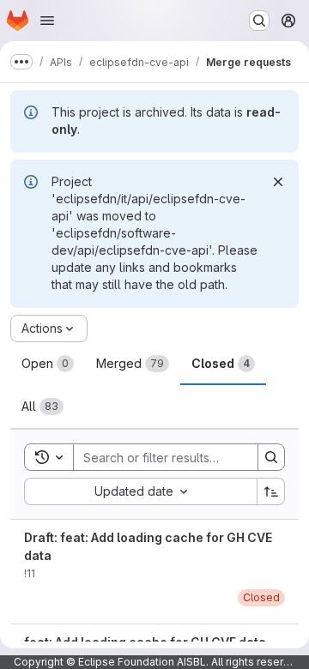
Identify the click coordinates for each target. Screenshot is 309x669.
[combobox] (140, 491)
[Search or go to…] (259, 20)
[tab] (47, 363)
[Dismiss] (278, 182)
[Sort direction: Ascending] (271, 491)
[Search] (271, 457)
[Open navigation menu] (47, 20)
